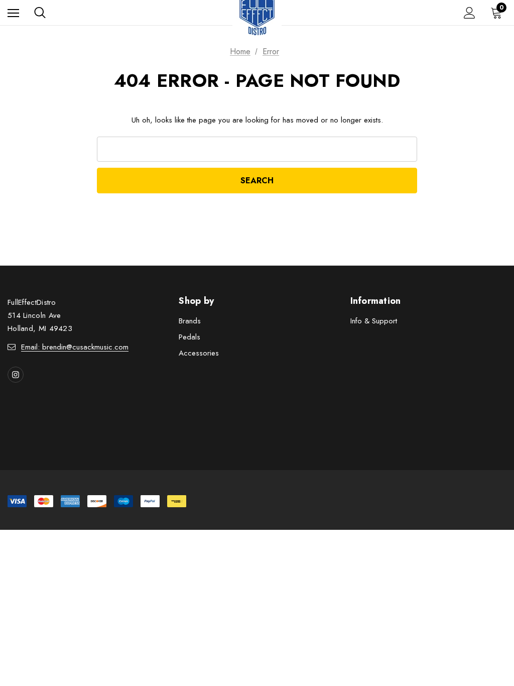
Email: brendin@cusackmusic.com (74, 347)
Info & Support (373, 320)
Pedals (189, 336)
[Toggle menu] (13, 13)
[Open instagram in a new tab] (16, 375)
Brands (190, 320)
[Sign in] (469, 13)
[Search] (40, 13)
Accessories (199, 353)
